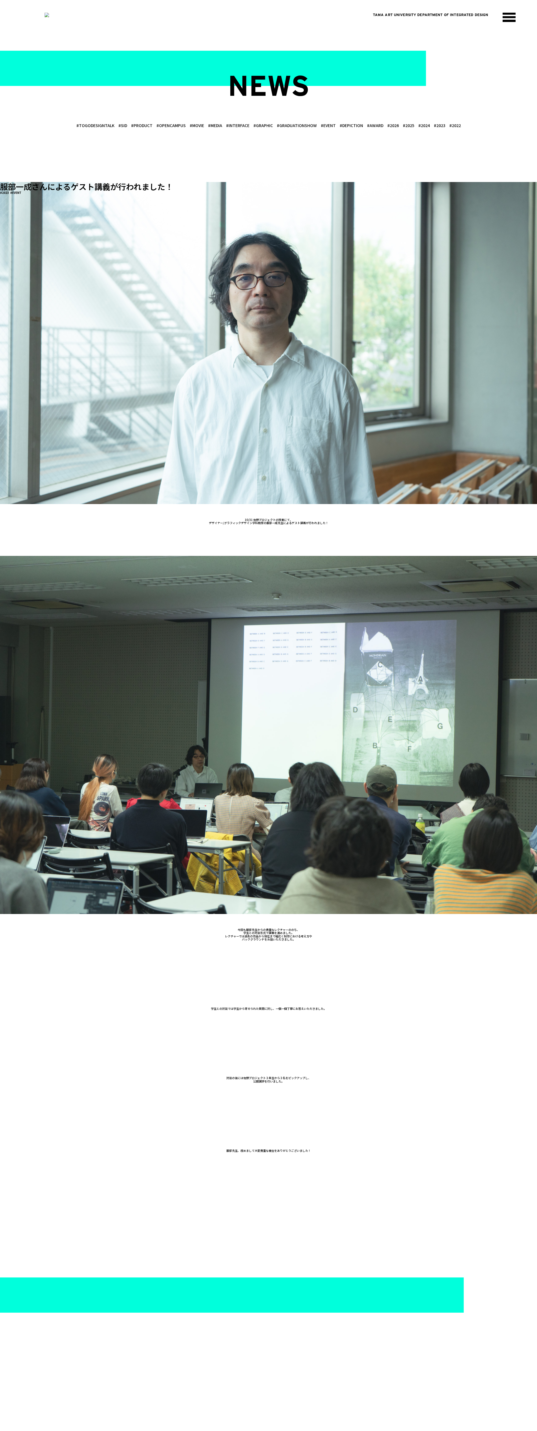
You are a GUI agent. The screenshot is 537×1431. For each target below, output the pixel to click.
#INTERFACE (237, 125)
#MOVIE (197, 125)
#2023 (439, 125)
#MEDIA (215, 125)
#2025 (408, 125)
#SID (122, 125)
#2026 (393, 125)
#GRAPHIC (263, 125)
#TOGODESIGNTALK (95, 125)
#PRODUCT (142, 125)
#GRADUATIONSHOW (297, 125)
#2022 (455, 125)
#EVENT (328, 125)
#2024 (424, 125)
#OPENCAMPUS (171, 125)
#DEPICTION (351, 125)
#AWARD (375, 125)
